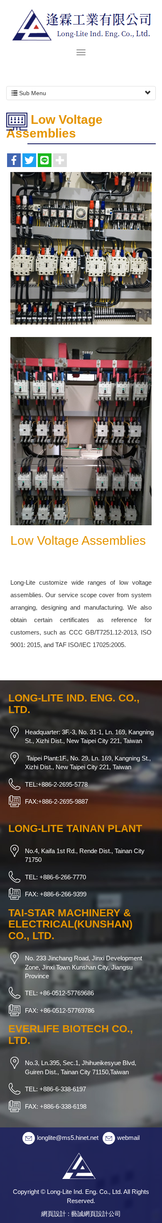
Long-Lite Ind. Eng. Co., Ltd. (81, 24)
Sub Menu (31, 93)
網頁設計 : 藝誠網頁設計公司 (81, 1213)
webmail (128, 1137)
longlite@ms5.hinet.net (67, 1137)
